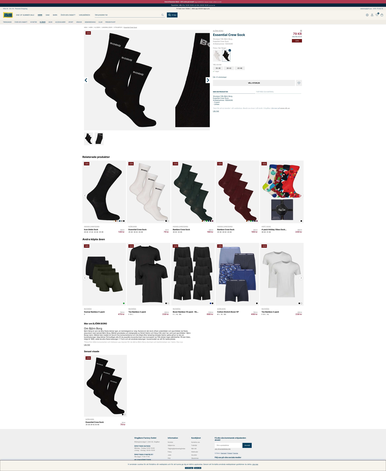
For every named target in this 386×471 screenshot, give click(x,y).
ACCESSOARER (60, 22)
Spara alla (198, 468)
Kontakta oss (195, 442)
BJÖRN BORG (218, 31)
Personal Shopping (21, 8)
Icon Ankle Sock (91, 229)
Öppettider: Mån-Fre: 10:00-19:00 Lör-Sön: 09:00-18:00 (193, 5)
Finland (230, 453)
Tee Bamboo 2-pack (137, 312)
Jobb (169, 455)
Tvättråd (194, 445)
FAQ (169, 458)
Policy (170, 452)
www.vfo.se (285, 108)
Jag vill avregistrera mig (222, 449)
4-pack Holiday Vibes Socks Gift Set (274, 229)
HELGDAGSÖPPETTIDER (142, 460)
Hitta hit (5, 8)
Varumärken (84, 15)
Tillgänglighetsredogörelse (176, 448)
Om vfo (11, 8)
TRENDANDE (7, 22)
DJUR (100, 22)
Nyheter (170, 442)
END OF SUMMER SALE (25, 15)
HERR (40, 15)
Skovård (194, 455)
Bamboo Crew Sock (181, 229)
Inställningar (189, 468)
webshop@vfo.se (366, 8)
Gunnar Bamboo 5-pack (94, 312)
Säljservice (171, 445)
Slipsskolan (195, 458)
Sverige (235, 453)
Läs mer (255, 464)
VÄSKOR (79, 22)
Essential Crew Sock (130, 27)
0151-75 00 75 (378, 8)
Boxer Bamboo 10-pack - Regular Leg (186, 312)
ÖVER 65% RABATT (21, 22)
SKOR (50, 22)
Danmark (223, 453)
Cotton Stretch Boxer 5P (228, 312)
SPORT (70, 22)
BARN (55, 15)
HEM (85, 27)
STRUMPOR (118, 27)
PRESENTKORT (110, 22)
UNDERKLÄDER (107, 27)
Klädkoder (194, 452)
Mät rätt (194, 448)
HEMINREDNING (90, 22)
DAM (47, 15)
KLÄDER (42, 22)
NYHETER (33, 22)
